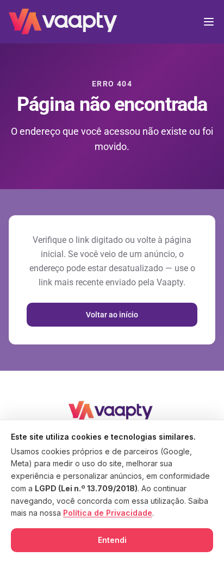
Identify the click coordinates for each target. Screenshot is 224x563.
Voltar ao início (112, 314)
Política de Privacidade (107, 512)
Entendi (112, 540)
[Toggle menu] (208, 21)
